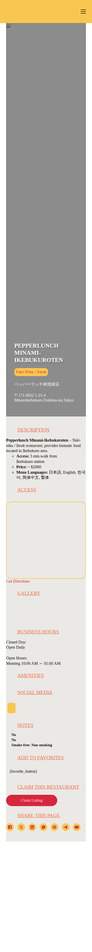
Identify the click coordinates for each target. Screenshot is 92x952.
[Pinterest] (54, 827)
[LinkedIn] (32, 827)
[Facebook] (10, 827)
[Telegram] (66, 827)
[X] (21, 827)
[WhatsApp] (43, 827)
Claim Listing (32, 800)
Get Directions (18, 581)
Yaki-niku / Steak (31, 372)
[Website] (11, 708)
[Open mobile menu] (83, 12)
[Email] (76, 827)
